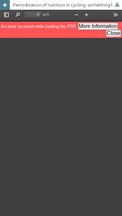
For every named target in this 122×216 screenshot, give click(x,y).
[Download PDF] (117, 5)
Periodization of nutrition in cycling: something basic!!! (67, 4)
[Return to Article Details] (5, 5)
